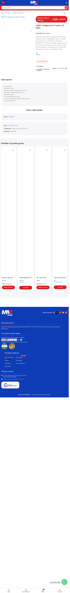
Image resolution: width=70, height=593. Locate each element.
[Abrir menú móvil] (3, 2)
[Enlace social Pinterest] (62, 68)
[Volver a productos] (64, 13)
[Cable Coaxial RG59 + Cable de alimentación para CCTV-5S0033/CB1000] (60, 414)
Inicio (2, 13)
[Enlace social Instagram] (60, 505)
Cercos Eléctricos (20, 556)
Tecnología (19, 553)
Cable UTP (13, 333)
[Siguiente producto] (66, 13)
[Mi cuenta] (66, 2)
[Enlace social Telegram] (66, 68)
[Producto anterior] (62, 13)
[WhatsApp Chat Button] (64, 581)
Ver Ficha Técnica (42, 61)
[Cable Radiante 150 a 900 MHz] (25, 414)
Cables (8, 13)
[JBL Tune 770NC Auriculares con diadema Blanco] (42, 414)
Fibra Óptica (21, 550)
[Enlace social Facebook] (58, 68)
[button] (3, 80)
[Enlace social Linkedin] (64, 68)
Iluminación (8, 559)
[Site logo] (34, 2)
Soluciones (8, 556)
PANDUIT (11, 319)
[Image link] (7, 505)
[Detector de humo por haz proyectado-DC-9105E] (8, 414)
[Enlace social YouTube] (63, 505)
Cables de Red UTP (17, 13)
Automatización (9, 550)
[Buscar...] (66, 7)
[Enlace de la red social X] (60, 68)
